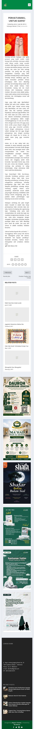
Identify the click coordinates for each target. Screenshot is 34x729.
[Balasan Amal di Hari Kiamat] (5, 697)
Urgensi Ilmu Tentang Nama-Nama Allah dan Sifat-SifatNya (19, 711)
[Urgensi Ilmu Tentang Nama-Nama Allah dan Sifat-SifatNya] (5, 712)
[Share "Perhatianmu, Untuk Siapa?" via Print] (22, 259)
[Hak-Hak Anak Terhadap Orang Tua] (17, 336)
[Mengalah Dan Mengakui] (17, 358)
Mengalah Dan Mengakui (13, 367)
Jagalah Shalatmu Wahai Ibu (14, 324)
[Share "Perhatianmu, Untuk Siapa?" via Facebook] (12, 259)
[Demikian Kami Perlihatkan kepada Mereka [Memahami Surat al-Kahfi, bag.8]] (5, 689)
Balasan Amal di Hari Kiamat (17, 695)
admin (15, 24)
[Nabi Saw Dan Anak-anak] (17, 293)
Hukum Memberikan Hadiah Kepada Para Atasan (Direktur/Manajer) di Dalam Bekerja (19, 704)
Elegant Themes (16, 722)
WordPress (17, 724)
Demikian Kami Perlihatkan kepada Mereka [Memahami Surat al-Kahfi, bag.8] (19, 689)
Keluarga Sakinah (11, 26)
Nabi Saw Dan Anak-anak (13, 303)
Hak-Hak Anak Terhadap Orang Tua (16, 346)
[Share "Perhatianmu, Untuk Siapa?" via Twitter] (15, 259)
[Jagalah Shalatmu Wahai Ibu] (17, 314)
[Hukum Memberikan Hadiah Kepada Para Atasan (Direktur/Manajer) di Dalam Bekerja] (5, 704)
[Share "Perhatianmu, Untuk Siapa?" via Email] (18, 259)
